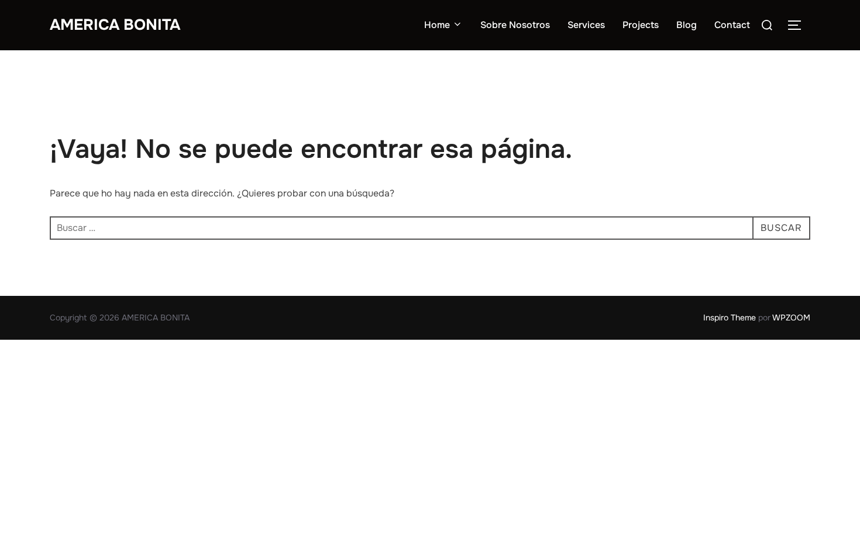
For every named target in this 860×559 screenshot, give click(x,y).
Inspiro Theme (729, 317)
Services (586, 25)
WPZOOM (791, 317)
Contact (732, 25)
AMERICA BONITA (115, 24)
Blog (686, 25)
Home (437, 25)
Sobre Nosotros (515, 25)
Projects (640, 25)
